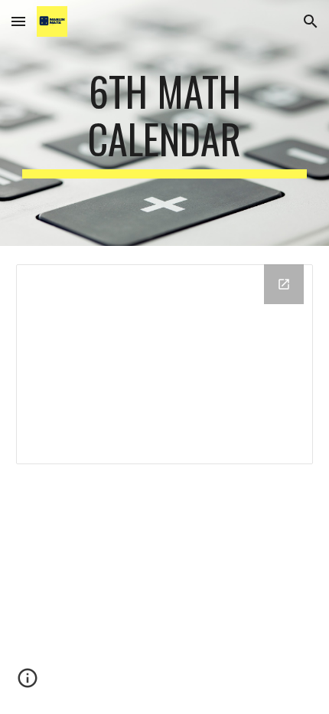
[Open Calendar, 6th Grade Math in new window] (284, 284)
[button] (18, 21)
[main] (165, 123)
